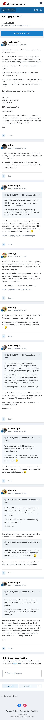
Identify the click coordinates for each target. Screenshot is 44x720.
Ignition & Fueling (23, 25)
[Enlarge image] (32, 231)
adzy (10, 145)
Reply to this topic (22, 33)
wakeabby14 (9, 23)
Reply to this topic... (14, 673)
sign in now (16, 663)
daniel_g (12, 253)
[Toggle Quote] (5, 195)
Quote (10, 135)
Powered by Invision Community (22, 716)
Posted (17, 45)
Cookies (34, 711)
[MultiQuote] (3, 135)
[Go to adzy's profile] (4, 146)
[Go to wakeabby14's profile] (4, 43)
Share (11, 686)
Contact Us (24, 711)
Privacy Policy (12, 711)
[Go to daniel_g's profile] (4, 255)
